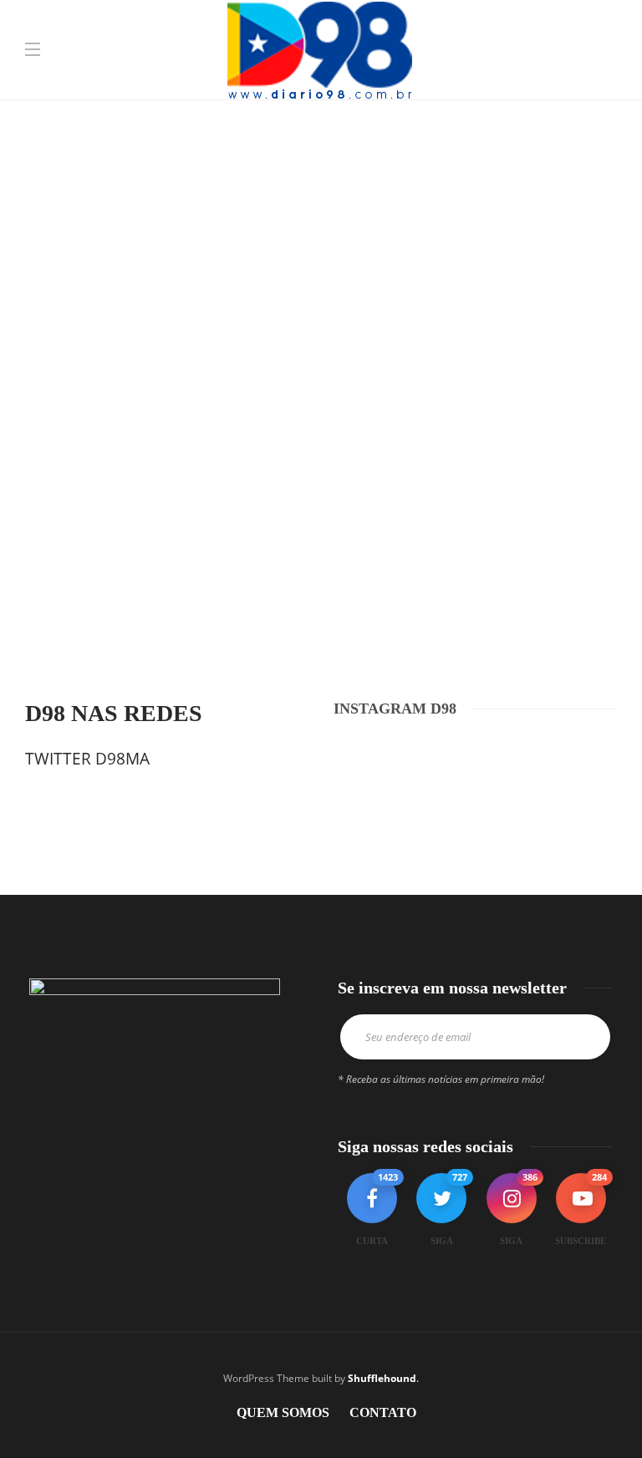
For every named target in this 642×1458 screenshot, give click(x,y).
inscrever (586, 1037)
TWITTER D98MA (87, 759)
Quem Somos (283, 1412)
